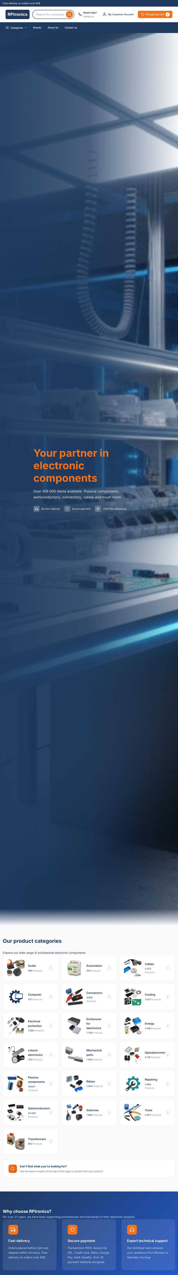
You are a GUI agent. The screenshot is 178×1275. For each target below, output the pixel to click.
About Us (53, 27)
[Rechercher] (69, 14)
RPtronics (17, 14)
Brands (37, 27)
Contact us (71, 27)
